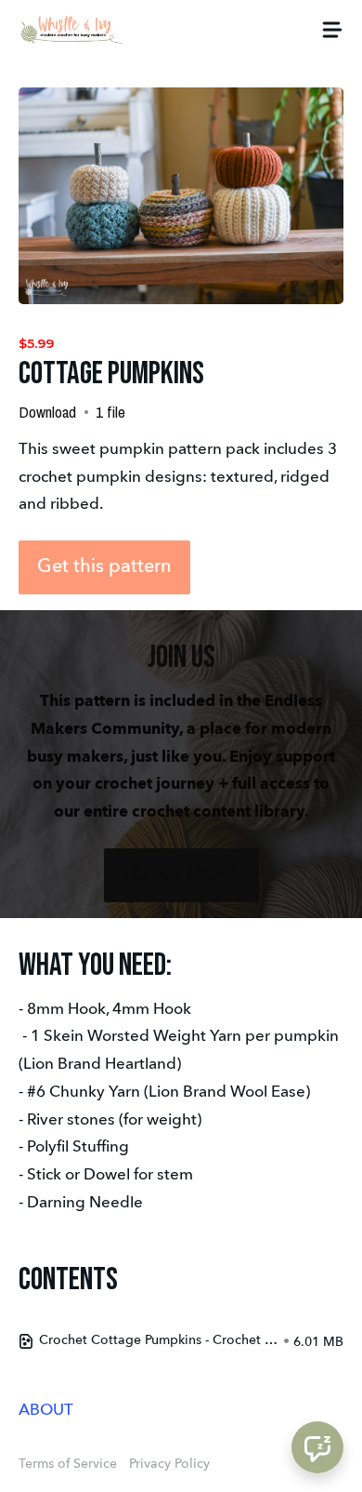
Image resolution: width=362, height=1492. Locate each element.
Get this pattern (104, 567)
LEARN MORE (181, 875)
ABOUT (46, 1411)
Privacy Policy (169, 1465)
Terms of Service (68, 1465)
